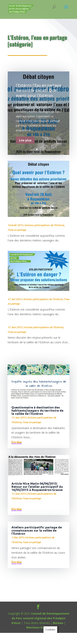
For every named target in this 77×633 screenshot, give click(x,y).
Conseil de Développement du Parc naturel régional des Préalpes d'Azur (40, 618)
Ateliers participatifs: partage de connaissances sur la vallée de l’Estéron (36, 530)
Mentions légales (38, 627)
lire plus (16, 442)
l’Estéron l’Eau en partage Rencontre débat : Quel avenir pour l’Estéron (38, 90)
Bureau (58, 623)
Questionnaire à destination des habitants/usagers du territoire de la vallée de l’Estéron (37, 410)
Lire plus (25, 140)
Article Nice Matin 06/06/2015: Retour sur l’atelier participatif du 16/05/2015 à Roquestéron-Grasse (37, 486)
